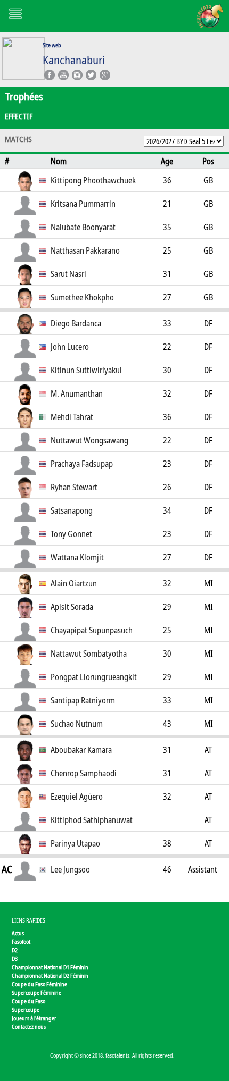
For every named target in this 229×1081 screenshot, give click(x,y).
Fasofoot (21, 941)
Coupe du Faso (28, 1001)
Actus (18, 933)
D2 (15, 950)
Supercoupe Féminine (36, 992)
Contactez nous (29, 1026)
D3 (15, 958)
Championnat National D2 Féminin (50, 975)
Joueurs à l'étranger (34, 1018)
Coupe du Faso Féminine (39, 984)
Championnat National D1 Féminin (50, 967)
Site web (52, 45)
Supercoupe (25, 1009)
